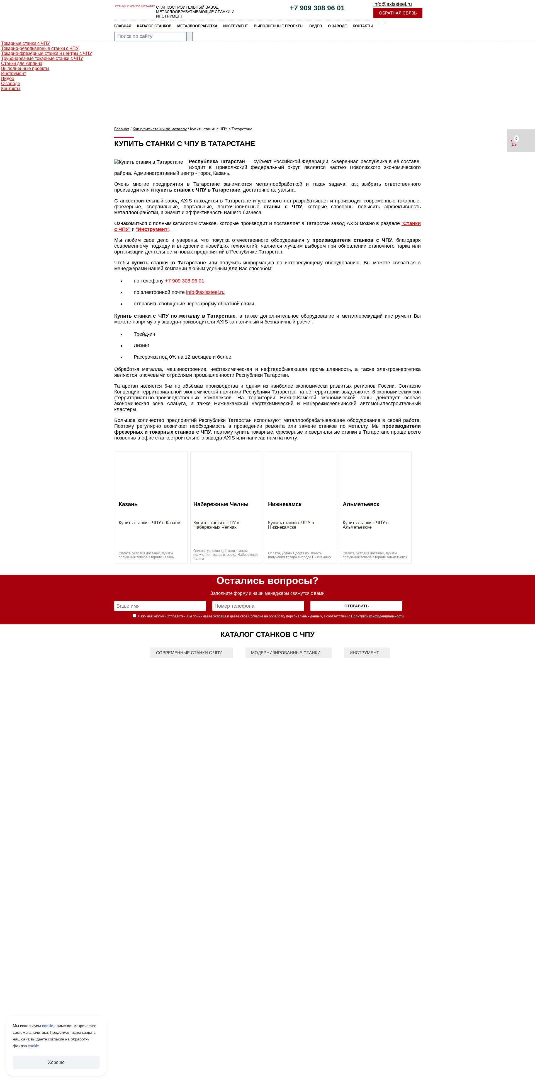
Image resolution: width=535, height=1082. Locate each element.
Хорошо (56, 1062)
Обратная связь (398, 13)
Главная (121, 129)
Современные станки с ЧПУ (189, 652)
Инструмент (364, 652)
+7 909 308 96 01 (317, 8)
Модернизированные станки (285, 652)
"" (152, 229)
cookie (47, 1025)
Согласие (255, 616)
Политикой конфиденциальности (377, 616)
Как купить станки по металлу (160, 129)
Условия (219, 616)
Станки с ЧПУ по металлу (135, 6)
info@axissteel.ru (392, 4)
